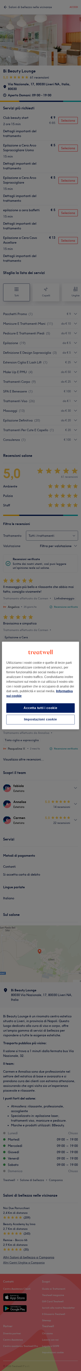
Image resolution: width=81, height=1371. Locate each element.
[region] (40, 685)
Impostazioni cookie (40, 719)
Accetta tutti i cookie (40, 708)
